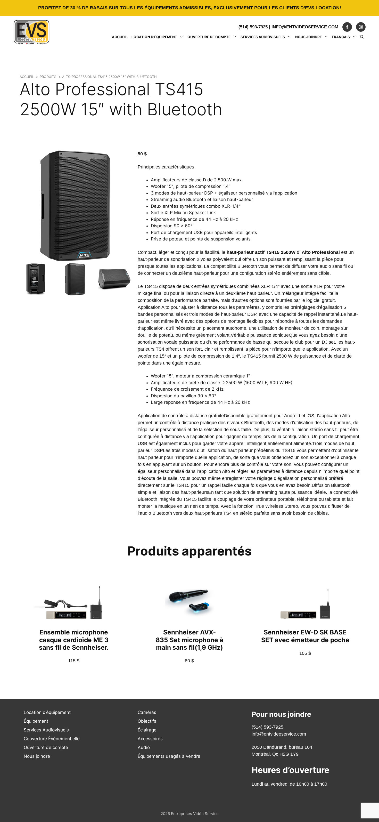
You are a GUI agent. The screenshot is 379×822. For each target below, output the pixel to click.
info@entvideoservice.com (304, 27)
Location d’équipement (154, 37)
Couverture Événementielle (52, 738)
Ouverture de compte (208, 37)
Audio (144, 747)
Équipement (36, 721)
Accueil (119, 37)
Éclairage (147, 729)
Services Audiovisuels (263, 37)
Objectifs (147, 721)
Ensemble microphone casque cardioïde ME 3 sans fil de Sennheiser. (74, 639)
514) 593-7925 (268, 727)
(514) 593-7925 (253, 27)
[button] (362, 37)
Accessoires (150, 738)
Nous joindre (308, 37)
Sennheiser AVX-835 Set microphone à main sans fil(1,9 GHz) (189, 639)
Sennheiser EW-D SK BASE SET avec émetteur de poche (305, 635)
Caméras (147, 712)
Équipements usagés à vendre (169, 756)
